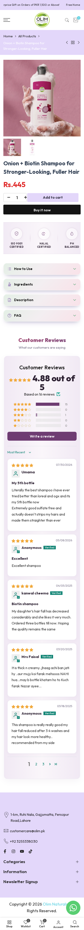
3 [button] (43, 764)
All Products (27, 36)
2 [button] (36, 764)
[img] (22, 465)
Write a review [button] (42, 436)
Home (8, 36)
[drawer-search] (67, 20)
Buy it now (42, 210)
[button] (23, 404)
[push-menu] (6, 20)
